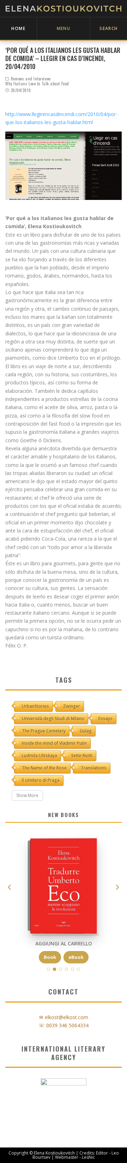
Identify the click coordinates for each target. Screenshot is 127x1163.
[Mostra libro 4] (66, 969)
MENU (64, 28)
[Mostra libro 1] (48, 969)
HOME (18, 28)
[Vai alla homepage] (63, 8)
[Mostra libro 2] (54, 969)
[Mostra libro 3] (60, 969)
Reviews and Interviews (31, 78)
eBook (76, 957)
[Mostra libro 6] (78, 969)
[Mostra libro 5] (72, 969)
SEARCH (108, 28)
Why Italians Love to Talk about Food (37, 83)
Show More (27, 795)
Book (50, 957)
